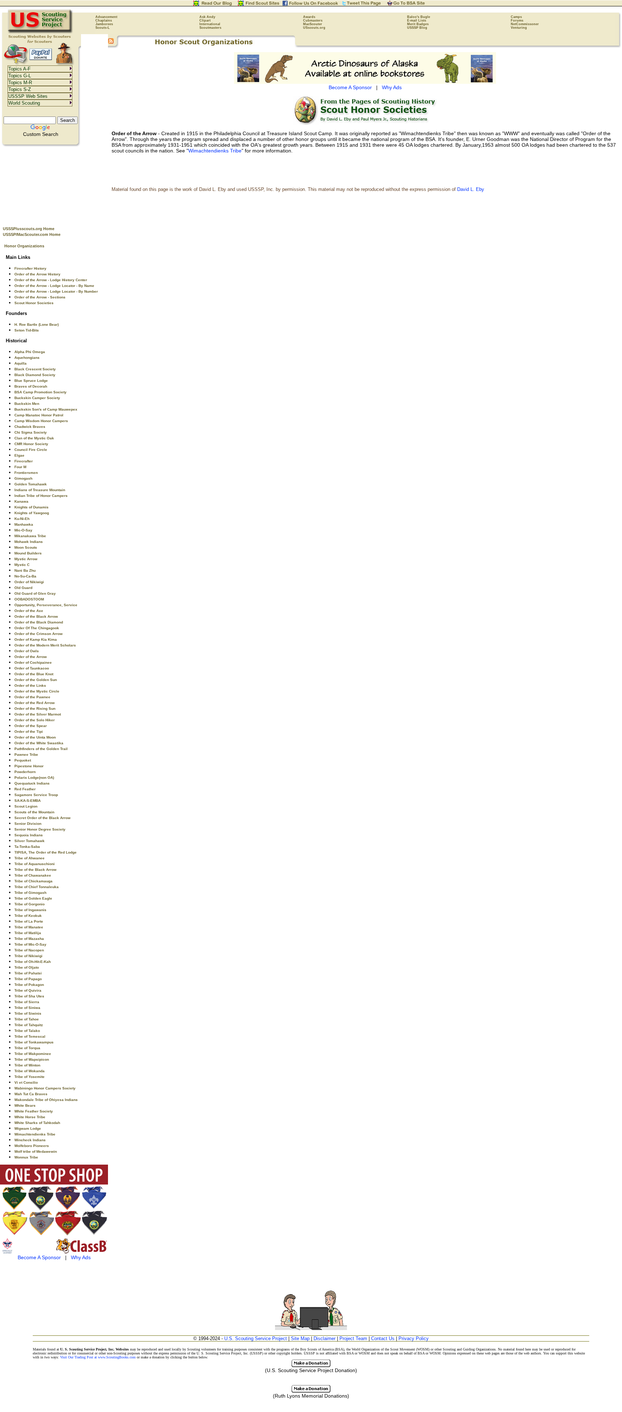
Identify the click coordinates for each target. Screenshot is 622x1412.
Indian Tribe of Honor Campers (41, 496)
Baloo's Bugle (418, 17)
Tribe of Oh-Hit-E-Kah (32, 962)
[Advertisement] (54, 184)
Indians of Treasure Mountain (39, 490)
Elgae (19, 455)
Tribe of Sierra (26, 1002)
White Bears (25, 1105)
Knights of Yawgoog (31, 513)
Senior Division (27, 824)
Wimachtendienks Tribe (34, 1134)
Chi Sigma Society (30, 432)
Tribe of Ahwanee (29, 858)
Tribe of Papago (28, 979)
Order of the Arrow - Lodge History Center (50, 280)
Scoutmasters (210, 27)
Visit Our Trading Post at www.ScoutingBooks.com (98, 1357)
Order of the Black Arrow (36, 616)
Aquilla (20, 363)
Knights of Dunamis (31, 507)
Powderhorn (25, 772)
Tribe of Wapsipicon (31, 1059)
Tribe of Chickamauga (33, 881)
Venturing (519, 27)
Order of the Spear (30, 726)
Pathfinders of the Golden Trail (41, 749)
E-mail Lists (416, 20)
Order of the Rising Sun (34, 708)
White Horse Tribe (29, 1117)
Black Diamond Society (34, 375)
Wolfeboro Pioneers (31, 1146)
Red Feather (25, 789)
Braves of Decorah (30, 386)
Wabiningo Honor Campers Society (45, 1088)
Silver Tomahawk (29, 841)
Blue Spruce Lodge (31, 381)
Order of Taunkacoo (31, 668)
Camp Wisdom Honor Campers (41, 421)
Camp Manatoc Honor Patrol (38, 415)
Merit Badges (418, 24)
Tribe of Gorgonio (29, 904)
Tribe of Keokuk (28, 916)
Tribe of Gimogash (30, 893)
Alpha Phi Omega (29, 352)
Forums (517, 20)
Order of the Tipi (28, 732)
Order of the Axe (28, 611)
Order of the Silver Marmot (37, 714)
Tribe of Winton (27, 1065)
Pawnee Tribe (26, 755)
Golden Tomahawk (30, 484)
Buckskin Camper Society (37, 398)
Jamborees (104, 24)
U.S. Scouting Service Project (255, 1338)
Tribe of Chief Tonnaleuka (36, 887)
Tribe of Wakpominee (32, 1054)
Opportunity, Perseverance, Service (45, 605)
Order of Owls (26, 651)
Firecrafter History (30, 268)
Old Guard (23, 588)
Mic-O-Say (23, 530)
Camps (516, 17)
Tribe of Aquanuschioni (34, 864)
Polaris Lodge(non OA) (34, 778)
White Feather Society (33, 1111)
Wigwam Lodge (27, 1128)
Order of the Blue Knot (33, 674)
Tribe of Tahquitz (28, 1025)
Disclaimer (324, 1338)
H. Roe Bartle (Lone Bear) (36, 324)
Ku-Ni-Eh (22, 519)
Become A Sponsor (39, 1257)
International (209, 24)
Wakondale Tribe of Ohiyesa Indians (46, 1100)
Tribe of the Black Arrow (35, 870)
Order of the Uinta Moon (35, 737)
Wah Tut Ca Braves (31, 1094)
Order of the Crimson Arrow (38, 634)
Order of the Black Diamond (38, 622)
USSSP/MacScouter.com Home (31, 234)
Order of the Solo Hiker (34, 720)
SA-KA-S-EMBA (27, 801)
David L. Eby (470, 189)
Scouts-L (102, 27)
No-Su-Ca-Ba (25, 576)
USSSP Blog (417, 27)
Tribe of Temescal (29, 1036)
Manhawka (23, 524)
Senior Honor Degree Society (40, 829)
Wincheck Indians (30, 1140)
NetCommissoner (525, 24)
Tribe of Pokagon (29, 985)
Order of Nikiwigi (29, 582)
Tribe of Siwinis (27, 1013)
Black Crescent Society (35, 369)
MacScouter (312, 24)
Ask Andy (207, 17)
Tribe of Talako (27, 1031)
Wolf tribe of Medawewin (35, 1151)
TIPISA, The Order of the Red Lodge (45, 852)
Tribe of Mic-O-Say (30, 944)
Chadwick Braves (29, 427)
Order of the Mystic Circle (36, 691)
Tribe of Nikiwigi (28, 956)
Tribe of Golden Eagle (33, 898)
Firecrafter (23, 461)
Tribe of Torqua (27, 1048)
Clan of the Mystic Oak (34, 438)
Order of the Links (30, 685)
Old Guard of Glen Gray (35, 593)
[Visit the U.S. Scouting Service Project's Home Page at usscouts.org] (40, 32)
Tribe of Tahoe (26, 1019)
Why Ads (81, 1257)
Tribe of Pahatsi (28, 973)
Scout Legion (25, 806)
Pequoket (22, 760)
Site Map (300, 1338)
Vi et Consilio (26, 1082)
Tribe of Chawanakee (32, 875)
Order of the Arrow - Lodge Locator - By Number (56, 291)
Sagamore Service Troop (36, 795)
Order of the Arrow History (37, 274)
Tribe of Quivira (27, 990)
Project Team (353, 1338)
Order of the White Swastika (38, 743)
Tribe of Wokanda (29, 1071)
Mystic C (22, 565)
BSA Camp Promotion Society (40, 392)
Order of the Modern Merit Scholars (45, 645)
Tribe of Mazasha (29, 939)
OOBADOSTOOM (29, 599)
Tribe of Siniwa (27, 1008)
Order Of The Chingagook (36, 628)
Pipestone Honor (29, 766)
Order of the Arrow (30, 657)
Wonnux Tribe (26, 1157)
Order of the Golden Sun (35, 680)
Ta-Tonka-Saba (27, 847)
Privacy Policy (413, 1338)
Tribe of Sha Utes (29, 996)
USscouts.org (314, 27)
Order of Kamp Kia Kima (35, 639)
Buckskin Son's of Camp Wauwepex (45, 409)
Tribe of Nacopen (29, 950)
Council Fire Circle (30, 450)
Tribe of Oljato (26, 967)
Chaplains (103, 20)
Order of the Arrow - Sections (40, 297)
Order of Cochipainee (33, 662)
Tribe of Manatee (28, 927)
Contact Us (383, 1338)
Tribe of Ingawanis (30, 910)
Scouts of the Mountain (34, 812)
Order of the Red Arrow (34, 703)
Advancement (106, 17)
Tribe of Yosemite (29, 1077)
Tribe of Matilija (27, 933)
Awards (309, 17)
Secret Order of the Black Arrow (42, 818)
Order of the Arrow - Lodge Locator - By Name (54, 286)
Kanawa (21, 501)
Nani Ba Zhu (25, 570)
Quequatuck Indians (32, 783)
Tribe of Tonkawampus (34, 1042)
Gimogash (23, 478)
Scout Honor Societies (34, 303)
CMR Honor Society (31, 444)
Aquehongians (27, 358)
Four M (20, 467)
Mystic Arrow (25, 559)
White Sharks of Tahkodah (37, 1123)
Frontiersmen (26, 473)
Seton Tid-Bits (26, 330)
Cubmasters (313, 20)
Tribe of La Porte (28, 921)
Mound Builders (28, 553)
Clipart (205, 20)
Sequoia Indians (28, 835)
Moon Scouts (25, 547)
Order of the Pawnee (32, 697)
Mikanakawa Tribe (30, 536)
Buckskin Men (26, 404)
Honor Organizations (24, 246)
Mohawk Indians (28, 542)
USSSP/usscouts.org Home (28, 229)
